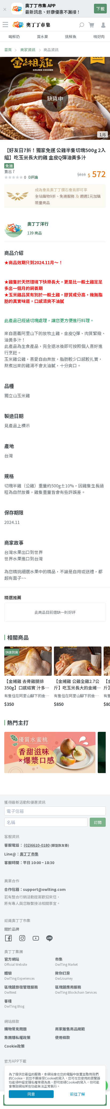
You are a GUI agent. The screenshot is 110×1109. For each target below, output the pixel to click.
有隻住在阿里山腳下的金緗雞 (26, 696)
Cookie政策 (14, 1046)
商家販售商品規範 (70, 1028)
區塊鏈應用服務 (68, 987)
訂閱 (97, 822)
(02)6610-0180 (37, 845)
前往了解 (77, 1094)
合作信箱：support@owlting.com (35, 889)
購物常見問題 (15, 1028)
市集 (58, 959)
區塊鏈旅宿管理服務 (21, 987)
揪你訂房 (62, 973)
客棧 (8, 1001)
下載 (100, 8)
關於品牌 (11, 929)
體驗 (8, 973)
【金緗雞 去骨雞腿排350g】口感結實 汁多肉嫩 (26, 684)
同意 (31, 1094)
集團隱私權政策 (17, 1037)
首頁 (8, 49)
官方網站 (11, 959)
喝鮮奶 (14, 36)
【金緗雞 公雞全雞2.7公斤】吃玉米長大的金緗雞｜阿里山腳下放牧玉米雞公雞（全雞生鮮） (77, 684)
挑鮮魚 (70, 36)
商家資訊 (28, 49)
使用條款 (62, 1037)
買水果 (42, 36)
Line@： (21, 854)
